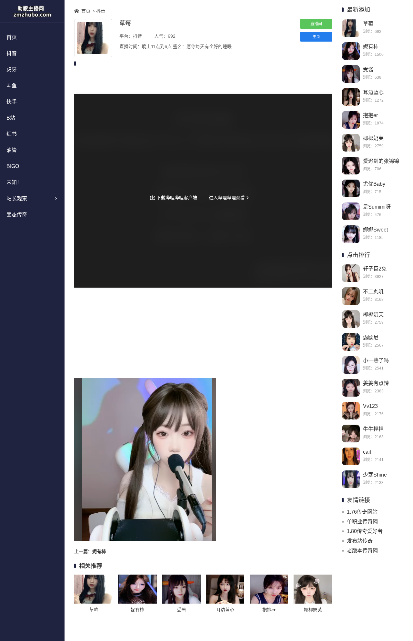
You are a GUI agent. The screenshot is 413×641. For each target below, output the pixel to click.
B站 (10, 118)
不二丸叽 (373, 291)
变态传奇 (16, 214)
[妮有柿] (351, 51)
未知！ (14, 182)
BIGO (12, 166)
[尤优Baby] (351, 188)
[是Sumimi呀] (351, 211)
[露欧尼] (351, 342)
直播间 (316, 24)
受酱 (368, 69)
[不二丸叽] (351, 296)
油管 (11, 150)
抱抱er (370, 115)
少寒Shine (375, 475)
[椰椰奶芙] (351, 143)
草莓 (368, 23)
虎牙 (11, 69)
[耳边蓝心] (351, 97)
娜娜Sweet (375, 229)
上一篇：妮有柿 (90, 551)
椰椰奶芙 (373, 138)
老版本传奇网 (362, 550)
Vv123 (370, 406)
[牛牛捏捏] (351, 433)
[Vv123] (351, 410)
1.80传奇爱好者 (365, 531)
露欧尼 (370, 337)
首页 (11, 37)
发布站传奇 (360, 541)
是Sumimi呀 (377, 207)
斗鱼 (11, 85)
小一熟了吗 (376, 360)
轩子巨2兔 (375, 268)
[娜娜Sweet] (351, 234)
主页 (316, 37)
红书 (11, 134)
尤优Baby (374, 184)
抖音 (11, 53)
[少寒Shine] (351, 479)
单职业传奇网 (362, 521)
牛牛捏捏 (373, 429)
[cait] (351, 456)
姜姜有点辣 (376, 383)
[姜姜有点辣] (351, 388)
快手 (11, 101)
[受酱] (351, 74)
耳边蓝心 (373, 92)
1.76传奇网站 (362, 512)
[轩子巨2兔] (351, 273)
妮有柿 (370, 46)
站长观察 (16, 198)
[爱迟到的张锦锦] (351, 165)
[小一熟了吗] (351, 365)
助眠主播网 (32, 11)
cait (367, 452)
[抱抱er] (351, 120)
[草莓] (351, 28)
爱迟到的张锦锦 (381, 161)
